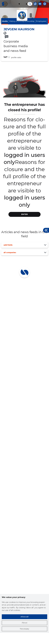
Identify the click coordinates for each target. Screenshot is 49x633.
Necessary (24, 629)
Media (5, 21)
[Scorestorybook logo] (3, 4)
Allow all (25, 617)
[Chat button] (35, 4)
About (24, 623)
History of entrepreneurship (21, 21)
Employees (41, 21)
